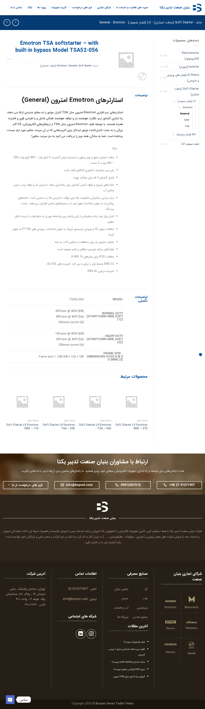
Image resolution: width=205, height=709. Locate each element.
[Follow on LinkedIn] (80, 634)
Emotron (119, 22)
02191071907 (78, 588)
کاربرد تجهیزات (58, 8)
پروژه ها (41, 8)
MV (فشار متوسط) (186, 135)
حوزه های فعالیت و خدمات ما (132, 8)
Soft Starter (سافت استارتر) (173, 22)
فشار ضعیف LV (190, 144)
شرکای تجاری (104, 8)
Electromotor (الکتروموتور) (190, 56)
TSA (187, 126)
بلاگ (29, 8)
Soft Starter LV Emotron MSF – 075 (132, 426)
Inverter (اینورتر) (189, 67)
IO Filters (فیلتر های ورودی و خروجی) (183, 78)
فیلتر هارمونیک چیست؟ (134, 642)
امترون (140, 537)
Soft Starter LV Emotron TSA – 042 (95, 426)
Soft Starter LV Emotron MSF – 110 (22, 426)
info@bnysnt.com (75, 599)
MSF (186, 120)
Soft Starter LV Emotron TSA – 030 (59, 426)
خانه (199, 22)
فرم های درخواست (82, 8)
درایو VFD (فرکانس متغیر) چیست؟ (129, 669)
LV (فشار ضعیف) (139, 22)
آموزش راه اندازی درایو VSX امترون (129, 676)
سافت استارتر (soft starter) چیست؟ (128, 662)
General (104, 22)
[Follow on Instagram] (91, 634)
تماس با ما (16, 8)
